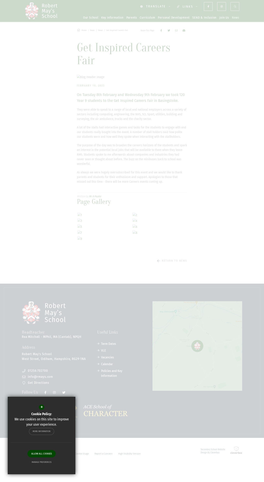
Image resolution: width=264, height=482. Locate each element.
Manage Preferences (41, 462)
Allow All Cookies (41, 453)
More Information (41, 431)
